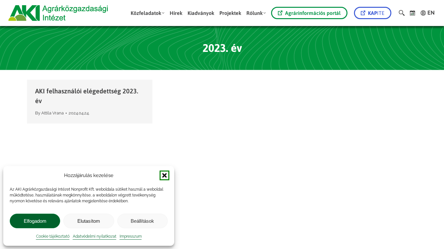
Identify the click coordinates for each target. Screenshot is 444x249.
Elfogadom (35, 221)
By (49, 113)
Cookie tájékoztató (53, 236)
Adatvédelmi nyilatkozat (94, 236)
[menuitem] (147, 13)
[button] (164, 175)
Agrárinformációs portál (313, 13)
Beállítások (142, 221)
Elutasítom (88, 221)
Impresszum (131, 236)
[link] (413, 13)
